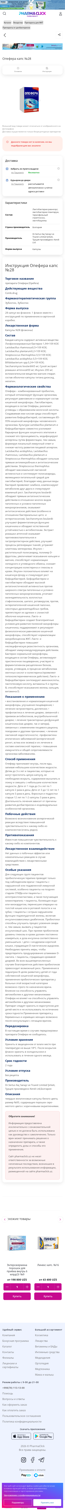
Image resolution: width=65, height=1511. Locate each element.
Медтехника (42, 1369)
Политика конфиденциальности (21, 1421)
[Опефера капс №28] (32, 100)
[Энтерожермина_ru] (32, 46)
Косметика (41, 1335)
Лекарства (41, 1341)
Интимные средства (47, 1352)
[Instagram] (24, 1460)
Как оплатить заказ (14, 1410)
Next (60, 1219)
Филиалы (8, 1357)
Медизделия (42, 1357)
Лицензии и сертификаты (10, 1365)
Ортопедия (42, 1363)
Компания (8, 1335)
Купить (17, 1296)
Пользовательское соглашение (21, 1416)
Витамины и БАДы (46, 1346)
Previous (5, 1219)
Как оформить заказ (14, 1404)
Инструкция (47, 71)
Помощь (7, 1393)
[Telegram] (41, 1460)
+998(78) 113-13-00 (13, 1387)
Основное (18, 71)
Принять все (47, 1502)
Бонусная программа (15, 1341)
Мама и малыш (44, 1374)
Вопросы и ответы (13, 1399)
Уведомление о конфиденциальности (22, 1495)
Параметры (18, 1502)
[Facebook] (32, 1460)
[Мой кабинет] (60, 14)
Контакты (8, 1352)
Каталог (7, 1346)
